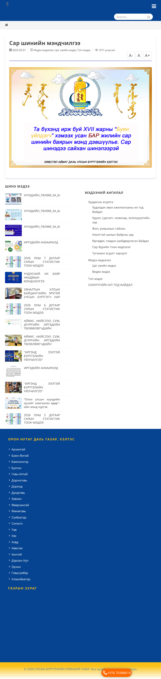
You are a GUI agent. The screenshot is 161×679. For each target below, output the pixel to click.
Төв (14, 530)
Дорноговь (19, 480)
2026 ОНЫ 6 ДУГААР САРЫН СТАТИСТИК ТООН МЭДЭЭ (42, 309)
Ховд (15, 542)
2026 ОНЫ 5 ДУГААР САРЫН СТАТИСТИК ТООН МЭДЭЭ (42, 418)
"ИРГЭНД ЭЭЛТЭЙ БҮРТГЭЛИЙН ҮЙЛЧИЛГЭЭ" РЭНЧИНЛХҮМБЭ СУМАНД (42, 391)
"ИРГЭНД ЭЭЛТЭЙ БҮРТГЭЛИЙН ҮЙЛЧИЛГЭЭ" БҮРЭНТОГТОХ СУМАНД (42, 357)
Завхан (17, 499)
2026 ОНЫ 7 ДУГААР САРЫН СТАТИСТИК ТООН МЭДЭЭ (42, 261)
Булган (16, 468)
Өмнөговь (19, 511)
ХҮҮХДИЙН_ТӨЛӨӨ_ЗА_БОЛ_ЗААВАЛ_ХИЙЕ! (55, 195)
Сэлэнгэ (17, 523)
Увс (14, 536)
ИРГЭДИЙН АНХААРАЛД (41, 242)
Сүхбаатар (19, 517)
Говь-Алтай (20, 474)
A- (131, 55)
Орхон (16, 567)
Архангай (18, 449)
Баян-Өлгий (20, 456)
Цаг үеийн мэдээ (65, 50)
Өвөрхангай (20, 505)
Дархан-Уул (20, 560)
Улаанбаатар (21, 579)
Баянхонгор (20, 462)
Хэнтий (17, 554)
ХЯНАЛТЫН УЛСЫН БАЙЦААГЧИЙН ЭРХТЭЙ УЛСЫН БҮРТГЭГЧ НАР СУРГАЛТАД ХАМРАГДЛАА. (42, 296)
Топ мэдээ (83, 50)
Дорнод (17, 486)
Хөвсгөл (17, 548)
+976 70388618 (119, 673)
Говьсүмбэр (20, 573)
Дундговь (18, 493)
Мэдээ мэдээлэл (43, 50)
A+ (147, 55)
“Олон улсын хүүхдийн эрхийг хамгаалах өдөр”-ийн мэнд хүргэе (42, 403)
